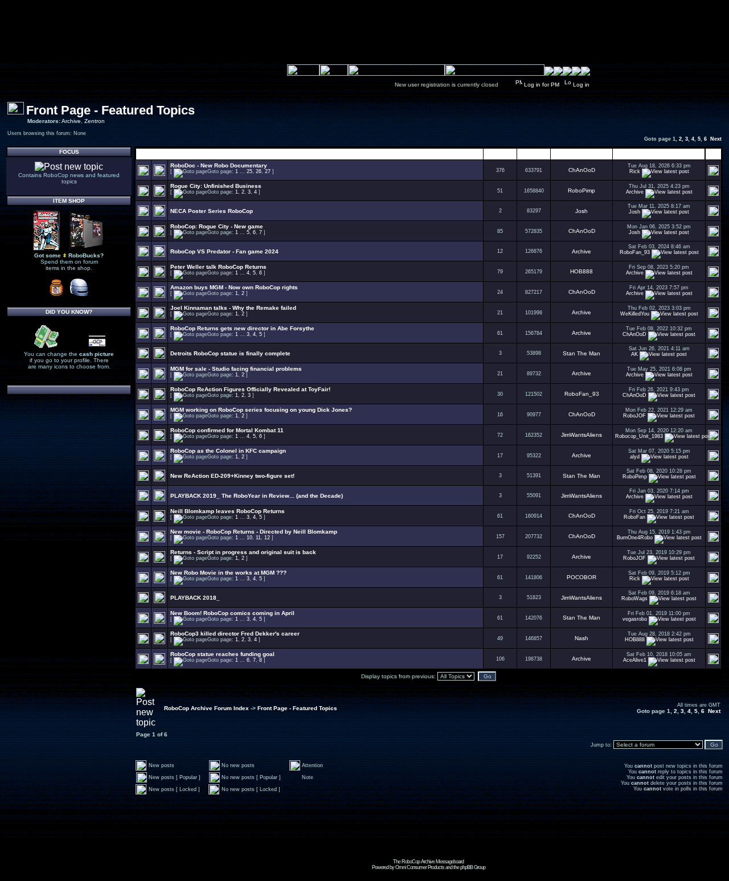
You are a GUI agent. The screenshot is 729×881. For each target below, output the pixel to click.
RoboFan (634, 517)
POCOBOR (581, 577)
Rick (634, 171)
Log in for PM (541, 84)
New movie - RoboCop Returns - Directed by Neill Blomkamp (253, 531)
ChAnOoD (581, 170)
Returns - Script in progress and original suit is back (243, 552)
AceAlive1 (634, 660)
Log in (581, 84)
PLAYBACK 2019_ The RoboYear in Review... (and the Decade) (256, 496)
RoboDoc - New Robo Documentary (218, 165)
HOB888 (581, 271)
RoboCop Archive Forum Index (206, 708)
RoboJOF (634, 416)
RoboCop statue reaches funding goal (222, 654)
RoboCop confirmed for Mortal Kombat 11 (227, 430)
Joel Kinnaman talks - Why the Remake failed (233, 308)
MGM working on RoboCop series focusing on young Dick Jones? (261, 410)
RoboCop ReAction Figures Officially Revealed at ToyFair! (250, 389)
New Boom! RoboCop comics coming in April (232, 613)
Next (716, 139)
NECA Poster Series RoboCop (211, 211)
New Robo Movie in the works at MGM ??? (228, 572)
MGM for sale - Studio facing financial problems (236, 369)
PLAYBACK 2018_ (195, 598)
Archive (71, 121)
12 (267, 537)
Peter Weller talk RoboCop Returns (218, 267)
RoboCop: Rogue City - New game (216, 226)
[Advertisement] (428, 833)
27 (268, 171)
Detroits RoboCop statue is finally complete (230, 353)
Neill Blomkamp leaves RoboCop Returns (227, 511)
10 (249, 537)
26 (258, 171)
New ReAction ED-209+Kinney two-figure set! (232, 476)
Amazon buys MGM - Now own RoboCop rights (234, 287)
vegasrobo (634, 619)
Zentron (94, 121)
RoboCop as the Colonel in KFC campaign (228, 451)
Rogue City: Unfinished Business (215, 186)
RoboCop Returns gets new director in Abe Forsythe (242, 328)
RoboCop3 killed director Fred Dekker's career (235, 633)
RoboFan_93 (635, 252)
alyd (635, 457)
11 (258, 537)
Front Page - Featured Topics (110, 110)
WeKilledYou (634, 314)
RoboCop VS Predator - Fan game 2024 (224, 251)
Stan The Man (581, 353)
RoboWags (634, 598)
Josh (581, 211)
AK (634, 354)
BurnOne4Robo (635, 537)
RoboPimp (581, 190)
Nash (581, 638)
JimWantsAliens (581, 435)
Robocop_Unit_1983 (639, 436)
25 (249, 171)
